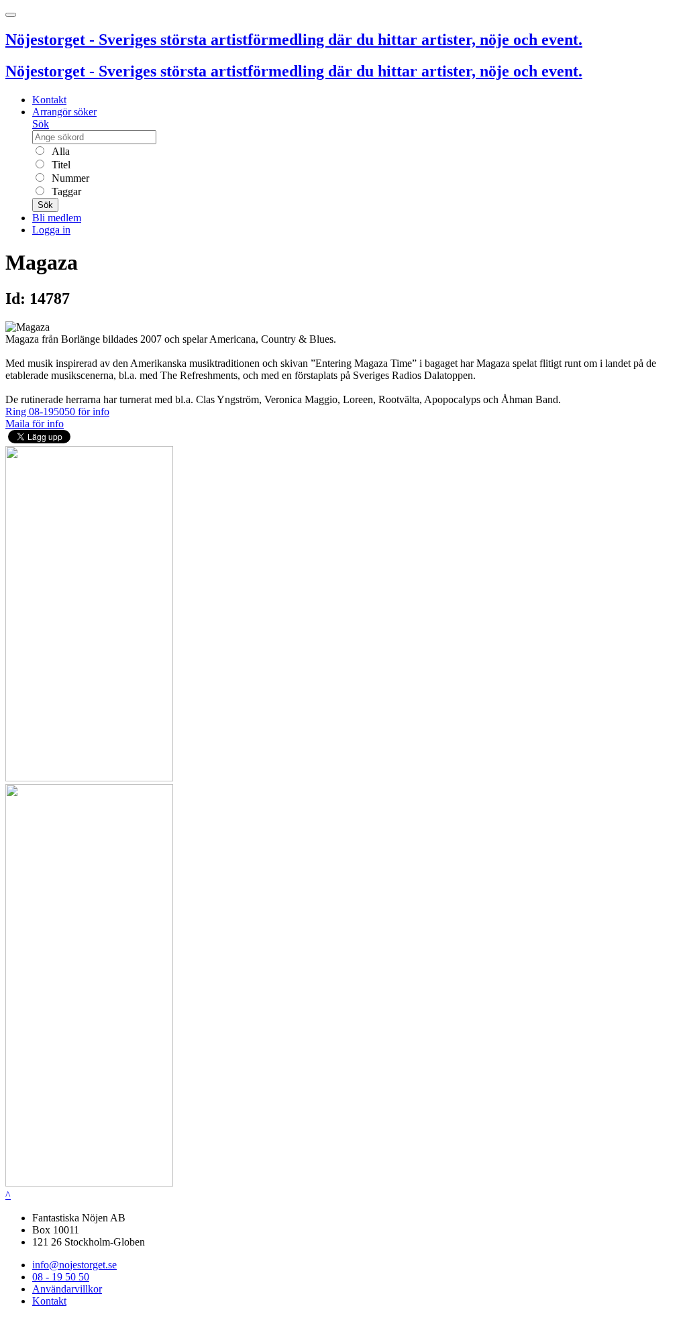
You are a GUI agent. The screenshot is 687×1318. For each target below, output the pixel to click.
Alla (59, 151)
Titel (59, 164)
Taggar (65, 191)
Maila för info (34, 423)
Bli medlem (56, 217)
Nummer (69, 178)
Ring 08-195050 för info (57, 411)
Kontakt (49, 99)
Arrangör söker (64, 111)
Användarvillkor (67, 1289)
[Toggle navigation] (10, 15)
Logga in (51, 229)
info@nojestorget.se (74, 1264)
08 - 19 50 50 (60, 1276)
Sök (40, 123)
